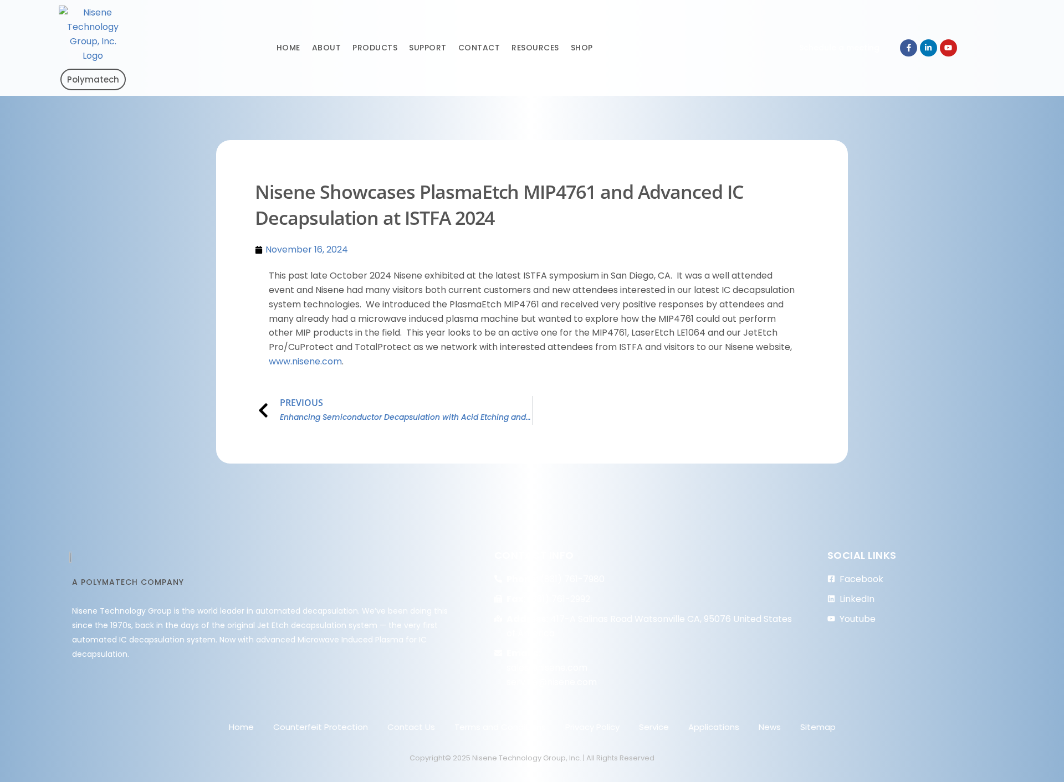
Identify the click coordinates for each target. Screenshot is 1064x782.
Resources (535, 47)
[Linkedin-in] (928, 47)
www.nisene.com (305, 361)
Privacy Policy (592, 727)
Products (374, 47)
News (770, 727)
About (326, 47)
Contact (479, 47)
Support (428, 47)
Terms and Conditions (500, 727)
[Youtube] (948, 47)
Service (654, 727)
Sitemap (818, 727)
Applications (713, 727)
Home (288, 47)
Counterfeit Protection (320, 727)
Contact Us (411, 727)
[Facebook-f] (908, 47)
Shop (582, 47)
